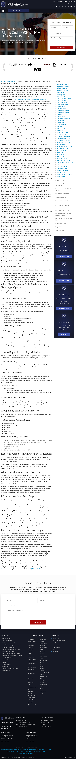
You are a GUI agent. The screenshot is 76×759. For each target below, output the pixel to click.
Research (60, 152)
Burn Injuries (61, 95)
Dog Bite (59, 115)
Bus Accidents (61, 97)
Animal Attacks (62, 89)
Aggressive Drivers (63, 87)
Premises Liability (62, 148)
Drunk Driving (61, 117)
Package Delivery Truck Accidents (63, 206)
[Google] (65, 6)
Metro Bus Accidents (64, 136)
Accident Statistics (63, 85)
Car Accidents (61, 101)
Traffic (59, 164)
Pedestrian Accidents (64, 142)
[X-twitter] (59, 6)
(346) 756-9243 (36, 569)
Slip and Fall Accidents (64, 160)
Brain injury (60, 93)
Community (61, 107)
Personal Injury (11, 81)
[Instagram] (68, 6)
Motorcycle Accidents (64, 140)
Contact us (4, 569)
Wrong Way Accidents (64, 174)
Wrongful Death (62, 176)
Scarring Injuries (62, 158)
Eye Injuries (60, 121)
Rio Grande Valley (18, 751)
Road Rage (60, 156)
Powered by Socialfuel (69, 757)
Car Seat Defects (62, 103)
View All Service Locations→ (26, 753)
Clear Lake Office (64, 271)
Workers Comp (62, 172)
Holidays (60, 130)
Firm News (60, 122)
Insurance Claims (62, 132)
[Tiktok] (74, 6)
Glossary (60, 126)
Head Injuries (61, 128)
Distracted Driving (63, 111)
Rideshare (60, 154)
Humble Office (64, 295)
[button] (3, 11)
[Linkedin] (62, 6)
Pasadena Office (64, 247)
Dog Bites (58, 227)
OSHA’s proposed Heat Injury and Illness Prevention (29, 100)
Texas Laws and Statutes (65, 162)
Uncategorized (62, 168)
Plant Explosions (60, 223)
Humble (28, 749)
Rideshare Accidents (62, 194)
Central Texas (28, 751)
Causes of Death (62, 105)
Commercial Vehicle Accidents (62, 184)
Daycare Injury (61, 109)
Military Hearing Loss (63, 138)
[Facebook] (56, 6)
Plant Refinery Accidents (65, 146)
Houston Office (64, 322)
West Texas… (43, 751)
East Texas (36, 751)
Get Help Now (55, 635)
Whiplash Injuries (62, 170)
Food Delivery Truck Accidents (61, 201)
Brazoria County (42, 749)
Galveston (34, 749)
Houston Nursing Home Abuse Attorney (63, 214)
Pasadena (16, 749)
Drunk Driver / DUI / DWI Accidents (63, 189)
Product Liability (62, 150)
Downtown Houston (47, 718)
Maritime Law (61, 134)
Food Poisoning (62, 124)
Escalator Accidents (63, 119)
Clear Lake (23, 749)
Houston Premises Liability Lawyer (64, 219)
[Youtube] (71, 6)
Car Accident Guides (64, 99)
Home (3, 81)
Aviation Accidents (63, 91)
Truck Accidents (62, 166)
